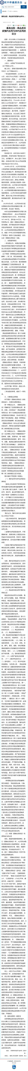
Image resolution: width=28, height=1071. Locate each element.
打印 (10, 25)
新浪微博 (21, 25)
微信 (25, 25)
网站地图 (14, 1063)
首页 (10, 11)
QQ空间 (15, 25)
